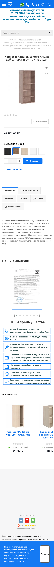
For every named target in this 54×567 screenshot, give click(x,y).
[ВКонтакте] (21, 520)
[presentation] (14, 315)
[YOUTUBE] (27, 520)
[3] (10, 115)
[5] (16, 115)
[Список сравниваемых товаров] (37, 5)
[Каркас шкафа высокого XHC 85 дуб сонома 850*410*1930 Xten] (27, 86)
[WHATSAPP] (33, 520)
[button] (16, 315)
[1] (5, 115)
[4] (13, 115)
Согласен (45, 554)
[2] (8, 115)
